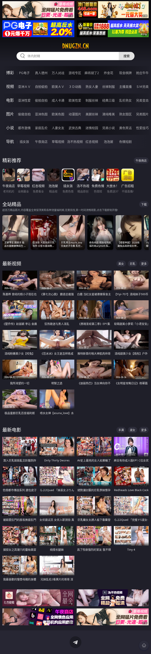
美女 (121, 263)
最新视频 (11, 263)
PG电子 (24, 73)
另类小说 (108, 128)
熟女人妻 (92, 87)
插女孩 (24, 142)
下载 (144, 204)
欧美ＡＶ (58, 87)
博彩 (10, 72)
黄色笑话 (125, 128)
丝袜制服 (108, 87)
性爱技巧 (142, 128)
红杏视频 (92, 142)
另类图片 (142, 114)
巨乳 (132, 263)
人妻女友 (58, 128)
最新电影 (11, 429)
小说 (10, 127)
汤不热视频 (75, 142)
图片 (10, 114)
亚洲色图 (41, 114)
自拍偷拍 (41, 87)
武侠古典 (75, 128)
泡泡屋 (108, 142)
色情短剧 (125, 142)
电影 (10, 100)
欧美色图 (58, 114)
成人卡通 (58, 100)
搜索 (126, 56)
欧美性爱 (75, 100)
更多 (144, 263)
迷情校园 (92, 128)
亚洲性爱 (24, 100)
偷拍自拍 (41, 100)
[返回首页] (144, 645)
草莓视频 (58, 142)
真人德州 (41, 73)
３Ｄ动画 (75, 87)
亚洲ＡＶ (24, 87)
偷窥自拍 (24, 114)
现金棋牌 (125, 73)
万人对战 (58, 73)
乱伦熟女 (125, 100)
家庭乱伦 (41, 128)
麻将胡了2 (92, 73)
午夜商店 (41, 142)
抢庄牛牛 (142, 73)
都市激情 (24, 128)
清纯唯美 (108, 114)
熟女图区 (125, 114)
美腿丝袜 (92, 114)
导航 (10, 141)
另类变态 (142, 100)
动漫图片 (75, 114)
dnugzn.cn (75, 46)
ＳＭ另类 (142, 87)
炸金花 (108, 73)
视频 (10, 86)
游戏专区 (75, 73)
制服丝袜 (92, 100)
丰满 (121, 430)
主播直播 (125, 87)
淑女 (132, 430)
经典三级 (108, 100)
